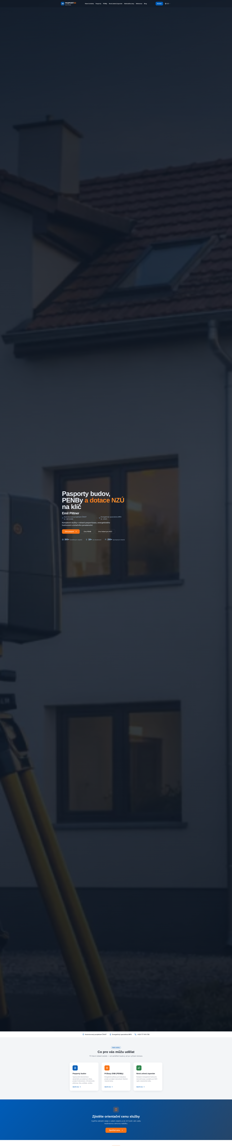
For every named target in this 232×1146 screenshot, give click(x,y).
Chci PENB (87, 531)
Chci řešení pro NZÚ (105, 531)
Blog (145, 3)
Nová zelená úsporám (115, 3)
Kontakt (159, 3)
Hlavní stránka (89, 3)
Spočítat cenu (114, 1130)
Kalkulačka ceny (129, 3)
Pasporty (98, 3)
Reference (139, 3)
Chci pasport (69, 531)
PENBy (105, 3)
